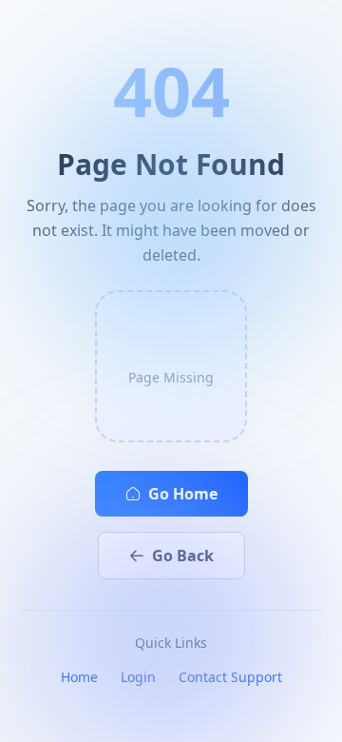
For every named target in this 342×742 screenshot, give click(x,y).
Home (79, 677)
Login (138, 677)
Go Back (183, 555)
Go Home (183, 493)
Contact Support (230, 677)
